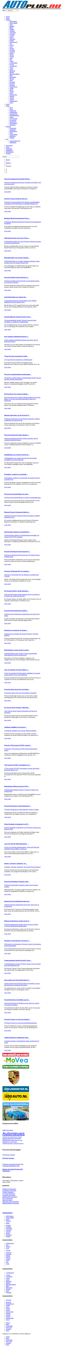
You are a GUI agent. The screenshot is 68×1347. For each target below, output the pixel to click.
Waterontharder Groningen (10, 1203)
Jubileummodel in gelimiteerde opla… (16, 1037)
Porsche (12, 83)
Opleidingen (13, 123)
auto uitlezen (11, 1137)
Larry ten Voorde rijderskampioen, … (16, 844)
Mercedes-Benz (14, 74)
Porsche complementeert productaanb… (18, 374)
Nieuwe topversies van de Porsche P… (17, 415)
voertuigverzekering (18, 1143)
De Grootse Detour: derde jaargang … (17, 591)
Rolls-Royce (13, 87)
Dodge (12, 40)
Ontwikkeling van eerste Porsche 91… (17, 455)
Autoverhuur (13, 114)
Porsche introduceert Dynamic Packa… (17, 179)
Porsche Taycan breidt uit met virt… (16, 198)
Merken (8, 20)
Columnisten (14, 134)
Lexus (11, 67)
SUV (9, 1142)
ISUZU (12, 55)
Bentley (12, 26)
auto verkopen (18, 1137)
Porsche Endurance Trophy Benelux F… (17, 806)
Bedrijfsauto (13, 131)
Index (7, 106)
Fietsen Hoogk (7, 1192)
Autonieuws (13, 1133)
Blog (7, 1324)
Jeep (11, 58)
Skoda (12, 91)
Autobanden (13, 112)
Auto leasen (9, 1130)
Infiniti (11, 53)
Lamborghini (13, 63)
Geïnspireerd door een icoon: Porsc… (17, 238)
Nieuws (8, 126)
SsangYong (13, 94)
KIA (11, 59)
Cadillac (12, 31)
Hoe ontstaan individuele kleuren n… (16, 336)
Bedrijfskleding (14, 115)
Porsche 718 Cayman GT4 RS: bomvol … (18, 745)
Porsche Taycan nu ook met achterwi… (17, 1019)
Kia (7, 1262)
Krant (7, 104)
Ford (11, 47)
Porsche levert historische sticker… (16, 610)
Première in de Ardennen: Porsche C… (17, 940)
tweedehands (13, 1142)
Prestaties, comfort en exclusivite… (16, 474)
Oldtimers (13, 136)
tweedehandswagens (7, 1143)
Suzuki (12, 98)
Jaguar (12, 56)
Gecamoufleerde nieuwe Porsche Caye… (18, 317)
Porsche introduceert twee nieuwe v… (17, 435)
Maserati (12, 71)
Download (9, 1326)
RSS (7, 1331)
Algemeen (13, 110)
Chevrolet (13, 32)
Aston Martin (13, 23)
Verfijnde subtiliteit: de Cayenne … (15, 727)
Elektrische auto (8, 1140)
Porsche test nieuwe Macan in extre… (16, 494)
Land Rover (13, 66)
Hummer (12, 50)
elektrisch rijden (18, 1140)
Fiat (11, 44)
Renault (12, 85)
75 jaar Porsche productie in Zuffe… (16, 356)
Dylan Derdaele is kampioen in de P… (16, 824)
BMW (11, 28)
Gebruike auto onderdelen (10, 1201)
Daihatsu (12, 39)
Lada (7, 1264)
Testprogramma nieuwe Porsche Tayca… (18, 960)
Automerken (7, 1213)
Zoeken (8, 153)
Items (11, 133)
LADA (11, 61)
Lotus (11, 69)
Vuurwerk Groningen (8, 1195)
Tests (7, 18)
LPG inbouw (13, 118)
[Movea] (15, 1068)
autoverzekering (7, 1138)
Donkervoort (13, 42)
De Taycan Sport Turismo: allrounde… (17, 707)
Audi (11, 24)
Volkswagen (13, 101)
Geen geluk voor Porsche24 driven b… (17, 980)
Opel (11, 80)
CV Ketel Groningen (8, 1194)
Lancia (12, 64)
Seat (7, 1307)
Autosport (13, 130)
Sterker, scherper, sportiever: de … (15, 863)
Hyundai (12, 51)
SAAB (11, 88)
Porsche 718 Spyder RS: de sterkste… (17, 571)
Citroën (12, 36)
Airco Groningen (7, 1198)
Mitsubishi (13, 77)
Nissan (12, 79)
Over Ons (9, 1327)
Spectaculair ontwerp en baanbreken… (17, 532)
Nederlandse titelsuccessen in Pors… (16, 786)
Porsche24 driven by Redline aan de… (17, 1000)
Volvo (11, 102)
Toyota (12, 99)
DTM (13, 1138)
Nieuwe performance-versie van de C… (17, 921)
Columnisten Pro (15, 141)
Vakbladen (13, 142)
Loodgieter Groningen (9, 1190)
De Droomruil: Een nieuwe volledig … (16, 394)
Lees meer (7, 191)
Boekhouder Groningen (9, 1197)
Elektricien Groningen (9, 1189)
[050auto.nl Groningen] (15, 1100)
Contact (8, 1329)
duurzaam (18, 1138)
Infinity (8, 1256)
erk (13, 1192)
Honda (12, 48)
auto (4, 1130)
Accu (11, 107)
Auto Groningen (7, 1200)
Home (8, 16)
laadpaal (5, 1142)
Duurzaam (13, 128)
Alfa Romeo (13, 21)
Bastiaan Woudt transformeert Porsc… (17, 218)
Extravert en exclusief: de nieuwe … (16, 630)
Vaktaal (12, 138)
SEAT (11, 90)
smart (11, 93)
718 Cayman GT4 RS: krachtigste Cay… (17, 765)
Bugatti (12, 29)
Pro (7, 139)
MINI (11, 75)
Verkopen (13, 125)
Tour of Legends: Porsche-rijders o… (16, 670)
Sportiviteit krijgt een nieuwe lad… (15, 297)
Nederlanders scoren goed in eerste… (17, 650)
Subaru (12, 96)
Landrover (9, 1276)
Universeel (13, 122)
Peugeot (12, 82)
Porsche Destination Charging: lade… (17, 881)
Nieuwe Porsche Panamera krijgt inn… (17, 512)
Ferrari (12, 45)
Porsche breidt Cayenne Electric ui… (16, 277)
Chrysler (12, 34)
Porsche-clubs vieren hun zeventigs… (17, 689)
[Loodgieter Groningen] (15, 1091)
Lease (11, 117)
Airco (11, 109)
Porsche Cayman (8, 1158)
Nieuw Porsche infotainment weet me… (17, 901)
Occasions (13, 120)
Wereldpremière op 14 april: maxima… (17, 258)
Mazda (12, 72)
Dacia (11, 37)
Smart (8, 1310)
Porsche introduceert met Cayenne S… (17, 551)
